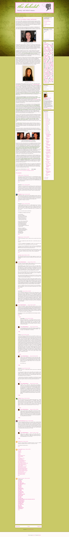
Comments (47, 89)
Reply (19, 191)
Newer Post (18, 526)
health (45, 62)
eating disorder (47, 57)
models (46, 68)
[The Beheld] (47, 38)
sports (45, 77)
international (51, 62)
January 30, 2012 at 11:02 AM (34, 383)
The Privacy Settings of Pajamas (47, 141)
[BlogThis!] (32, 169)
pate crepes (19, 450)
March (47, 130)
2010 (46, 178)
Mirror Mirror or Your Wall (48, 162)
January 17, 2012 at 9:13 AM (26, 194)
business (45, 53)
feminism (45, 60)
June (46, 126)
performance (25, 170)
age (50, 44)
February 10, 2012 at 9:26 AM (25, 398)
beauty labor (46, 49)
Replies (20, 354)
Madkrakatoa (20, 194)
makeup (51, 64)
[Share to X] (33, 169)
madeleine (19, 451)
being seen (46, 51)
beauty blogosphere (48, 46)
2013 (46, 116)
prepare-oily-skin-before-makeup (22, 469)
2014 (46, 115)
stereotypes (46, 78)
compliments (46, 55)
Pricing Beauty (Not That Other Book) (48, 153)
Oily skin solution (20, 465)
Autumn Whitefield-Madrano (24, 326)
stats (50, 77)
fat (51, 59)
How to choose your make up (22, 472)
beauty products (48, 50)
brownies (19, 454)
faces (18, 170)
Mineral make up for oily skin (22, 467)
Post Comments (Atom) (30, 529)
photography (28, 170)
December (47, 119)
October (47, 121)
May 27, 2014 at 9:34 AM (24, 441)
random (45, 74)
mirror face (21, 170)
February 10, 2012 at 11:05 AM (34, 409)
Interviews (45, 22)
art (44, 45)
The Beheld (45, 31)
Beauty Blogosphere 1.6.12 (48, 169)
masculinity (47, 66)
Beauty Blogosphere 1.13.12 (48, 159)
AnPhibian (19, 398)
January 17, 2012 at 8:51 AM (25, 175)
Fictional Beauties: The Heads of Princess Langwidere (48, 135)
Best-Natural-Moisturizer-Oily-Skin (22, 468)
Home (29, 526)
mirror (47, 67)
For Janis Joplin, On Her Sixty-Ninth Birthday (48, 150)
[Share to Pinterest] (35, 169)
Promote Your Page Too (46, 39)
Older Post (39, 526)
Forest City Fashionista (21, 420)
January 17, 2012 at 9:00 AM (26, 184)
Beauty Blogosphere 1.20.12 (48, 147)
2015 (46, 114)
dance (51, 56)
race (51, 73)
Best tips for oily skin (21, 471)
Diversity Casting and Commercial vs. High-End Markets (48, 165)
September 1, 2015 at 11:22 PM (25, 478)
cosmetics (46, 56)
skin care (50, 76)
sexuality (45, 76)
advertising (46, 44)
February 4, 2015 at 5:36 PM (26, 449)
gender (45, 61)
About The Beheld (46, 19)
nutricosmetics (51, 70)
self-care (52, 74)
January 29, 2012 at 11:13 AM (26, 368)
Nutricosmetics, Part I (48, 175)
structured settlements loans (22, 460)
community (49, 54)
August (47, 124)
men (52, 66)
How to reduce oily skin (21, 461)
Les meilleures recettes (21, 458)
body (50, 52)
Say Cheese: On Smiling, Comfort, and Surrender (48, 156)
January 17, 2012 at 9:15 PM (26, 203)
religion (48, 74)
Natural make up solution (21, 473)
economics (46, 58)
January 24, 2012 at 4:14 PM (25, 334)
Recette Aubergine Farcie (21, 455)
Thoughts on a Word (47, 24)
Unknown (19, 441)
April (46, 129)
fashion (47, 59)
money (51, 68)
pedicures (48, 71)
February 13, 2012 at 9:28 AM (29, 420)
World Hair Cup (46, 82)
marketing (51, 65)
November (47, 120)
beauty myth (51, 49)
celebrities (51, 53)
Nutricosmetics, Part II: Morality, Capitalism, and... (48, 172)
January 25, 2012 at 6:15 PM (34, 326)
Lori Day (19, 175)
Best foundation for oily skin (22, 462)
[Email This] (31, 169)
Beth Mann (30, 140)
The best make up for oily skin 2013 (23, 463)
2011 (46, 177)
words (50, 81)
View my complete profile (47, 108)
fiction (51, 60)
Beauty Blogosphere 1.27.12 (48, 139)
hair (50, 61)
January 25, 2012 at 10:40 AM (29, 318)
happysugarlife (20, 449)
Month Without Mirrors (47, 21)
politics (48, 73)
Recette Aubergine (20, 456)
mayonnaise (19, 452)
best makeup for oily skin (21, 474)
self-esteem (32, 170)
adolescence (46, 43)
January (47, 133)
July (46, 125)
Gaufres (19, 457)
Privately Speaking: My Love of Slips (48, 144)
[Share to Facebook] (34, 169)
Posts (46, 87)
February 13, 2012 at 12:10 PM (34, 432)
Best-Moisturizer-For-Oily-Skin (22, 466)
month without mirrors (47, 69)
